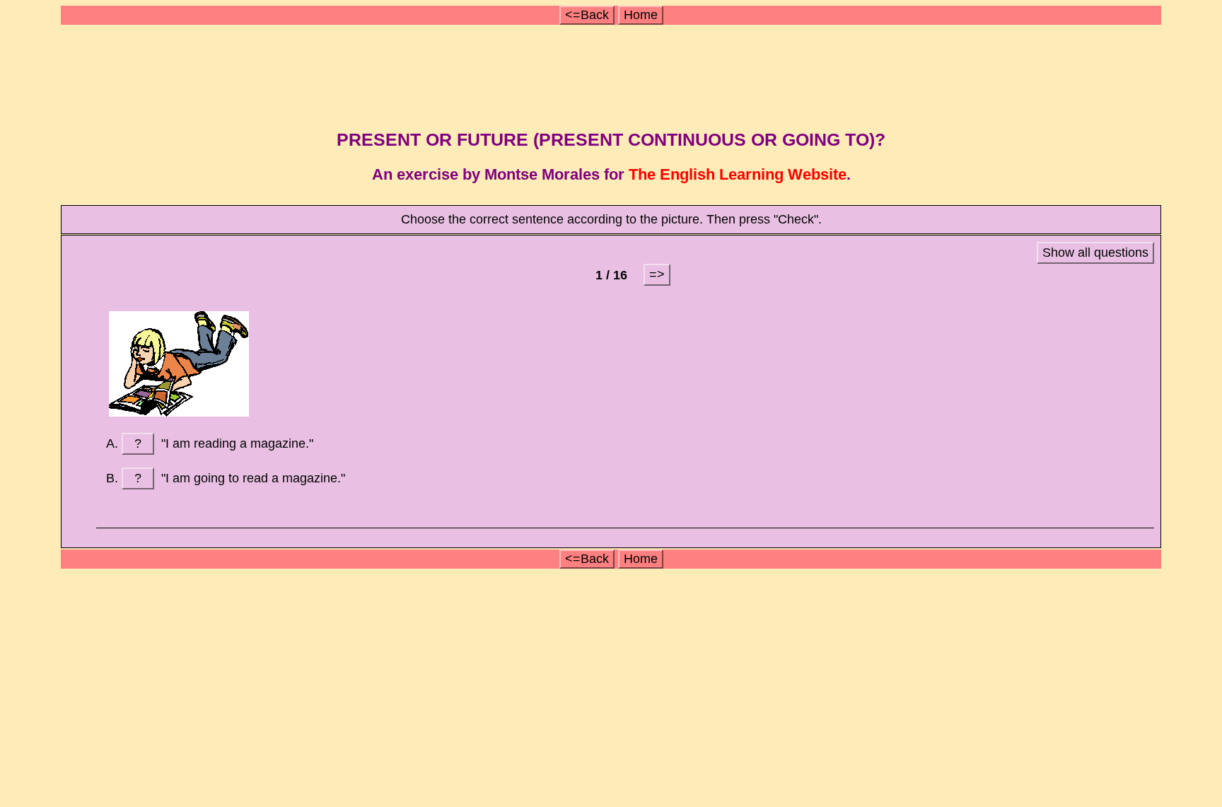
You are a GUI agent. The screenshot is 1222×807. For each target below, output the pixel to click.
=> (657, 274)
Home (641, 15)
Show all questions (1095, 252)
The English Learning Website (737, 174)
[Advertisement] (613, 73)
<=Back (587, 15)
